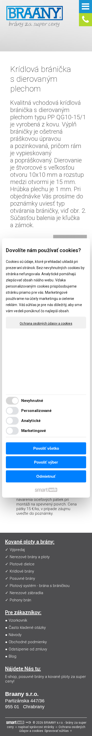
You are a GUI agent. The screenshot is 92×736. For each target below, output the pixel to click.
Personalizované (36, 411)
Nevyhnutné (32, 401)
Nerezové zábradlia (26, 593)
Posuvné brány (22, 578)
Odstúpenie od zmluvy (28, 649)
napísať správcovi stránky (36, 727)
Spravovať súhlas (56, 731)
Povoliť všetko (46, 448)
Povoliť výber (46, 462)
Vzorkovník (18, 620)
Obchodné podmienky (28, 642)
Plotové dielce (22, 564)
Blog (12, 656)
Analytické (31, 421)
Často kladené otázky (27, 627)
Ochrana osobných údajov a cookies (46, 323)
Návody (15, 634)
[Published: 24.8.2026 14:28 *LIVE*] (28, 722)
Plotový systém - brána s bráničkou (40, 585)
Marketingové (33, 431)
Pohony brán (20, 600)
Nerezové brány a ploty (30, 557)
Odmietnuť (46, 476)
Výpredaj (17, 549)
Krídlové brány (22, 571)
